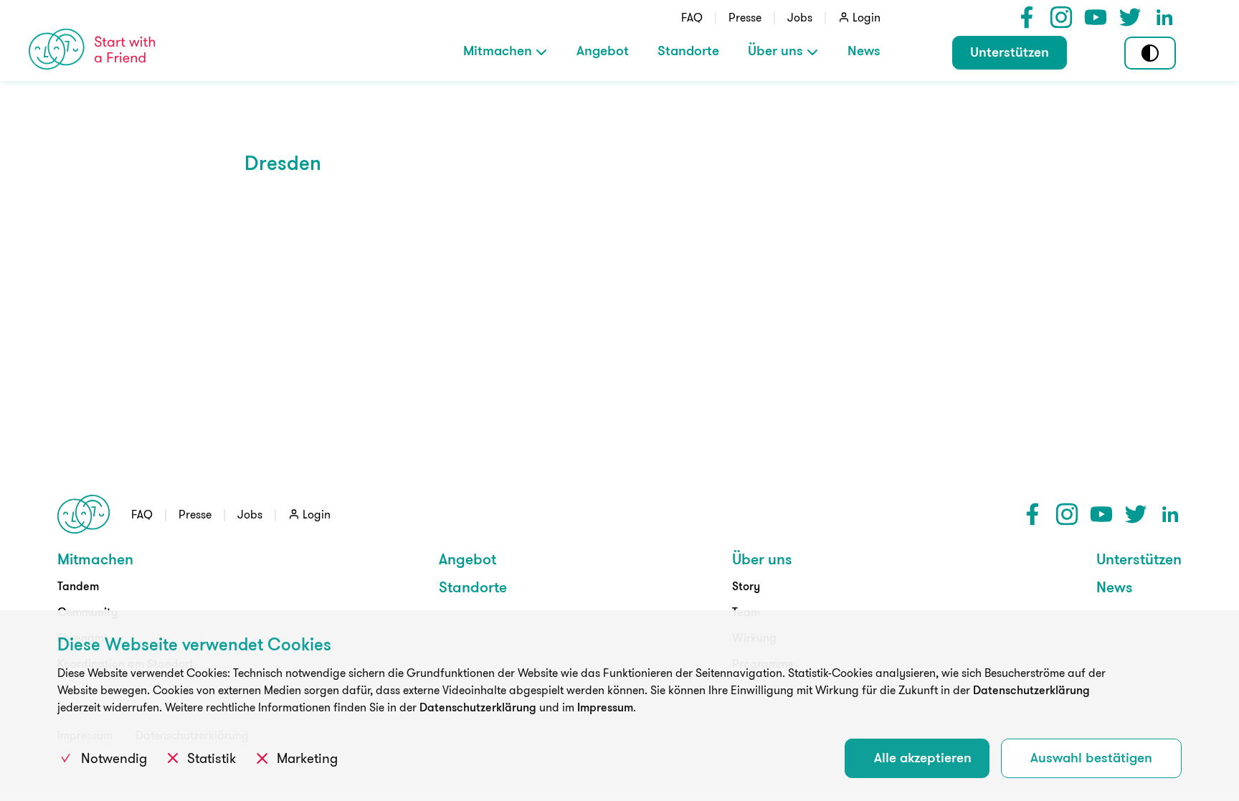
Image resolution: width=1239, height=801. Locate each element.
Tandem (78, 586)
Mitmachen (497, 50)
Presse (744, 17)
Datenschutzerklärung (1031, 690)
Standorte (688, 50)
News (864, 50)
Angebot (602, 50)
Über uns (775, 50)
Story (746, 586)
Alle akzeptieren (923, 757)
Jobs (799, 17)
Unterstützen (1009, 51)
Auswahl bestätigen (1091, 757)
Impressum (605, 707)
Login (866, 17)
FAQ (692, 17)
